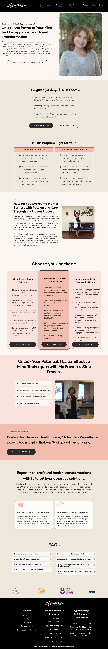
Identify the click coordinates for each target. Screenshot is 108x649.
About (85, 5)
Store (101, 5)
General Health (59, 6)
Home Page (42, 6)
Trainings (76, 5)
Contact (93, 5)
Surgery (48, 5)
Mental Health (69, 6)
